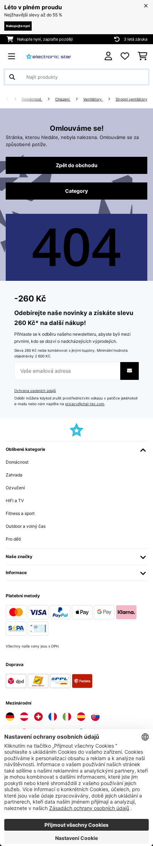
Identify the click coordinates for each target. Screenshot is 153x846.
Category (76, 191)
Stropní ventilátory (131, 99)
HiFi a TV (15, 500)
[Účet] (108, 56)
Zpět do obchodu (76, 165)
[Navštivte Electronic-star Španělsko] (81, 716)
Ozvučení (15, 487)
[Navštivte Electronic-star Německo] (10, 716)
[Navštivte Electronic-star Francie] (52, 716)
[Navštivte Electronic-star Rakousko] (24, 716)
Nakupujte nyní (18, 26)
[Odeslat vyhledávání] (12, 77)
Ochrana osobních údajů (35, 391)
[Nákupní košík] (142, 56)
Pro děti (13, 539)
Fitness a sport (20, 513)
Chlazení (62, 99)
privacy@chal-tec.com (84, 404)
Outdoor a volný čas (26, 526)
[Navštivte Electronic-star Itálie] (67, 716)
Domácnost (32, 99)
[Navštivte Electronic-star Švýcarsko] (38, 716)
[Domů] (13, 99)
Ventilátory (93, 99)
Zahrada (14, 475)
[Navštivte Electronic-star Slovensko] (95, 716)
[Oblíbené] (125, 56)
